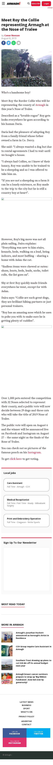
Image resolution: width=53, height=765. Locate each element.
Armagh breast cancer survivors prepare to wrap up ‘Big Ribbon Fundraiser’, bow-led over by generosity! (32, 678)
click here (16, 459)
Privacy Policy (26, 716)
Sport (26, 709)
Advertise (26, 721)
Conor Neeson (12, 35)
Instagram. (34, 452)
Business (26, 705)
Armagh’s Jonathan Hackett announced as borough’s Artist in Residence (32, 635)
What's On (26, 712)
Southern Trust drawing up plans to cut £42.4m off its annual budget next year (33, 663)
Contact (26, 724)
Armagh (40, 105)
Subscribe (36, 3)
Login (46, 3)
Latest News (26, 702)
